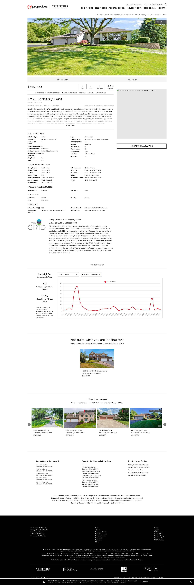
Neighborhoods (100, 534)
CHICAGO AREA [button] (133, 5)
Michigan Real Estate (37, 534)
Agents (156, 530)
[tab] (97, 265)
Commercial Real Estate (38, 528)
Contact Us (158, 534)
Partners (98, 540)
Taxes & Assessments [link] (69, 92)
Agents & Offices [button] (117, 8)
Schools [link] (91, 92)
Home (97, 528)
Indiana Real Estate (36, 532)
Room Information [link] (53, 92)
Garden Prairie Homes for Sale (138, 467)
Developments (135, 8)
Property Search (101, 532)
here (124, 583)
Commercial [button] (150, 8)
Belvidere (56, 105)
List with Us (158, 532)
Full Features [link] (40, 92)
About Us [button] (162, 8)
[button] (142, 114)
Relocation (99, 538)
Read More (70, 125)
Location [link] (82, 92)
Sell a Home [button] (101, 8)
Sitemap (154, 578)
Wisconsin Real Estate (38, 536)
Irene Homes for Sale (135, 470)
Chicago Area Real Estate (39, 530)
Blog (97, 542)
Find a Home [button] (87, 8)
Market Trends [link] (101, 92)
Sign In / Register (153, 5)
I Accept (144, 582)
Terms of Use (158, 538)
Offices (156, 528)
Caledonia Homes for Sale (137, 475)
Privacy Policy (159, 536)
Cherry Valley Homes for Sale (138, 465)
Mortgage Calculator (142, 146)
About (97, 530)
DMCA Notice (159, 540)
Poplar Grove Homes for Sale (138, 472)
